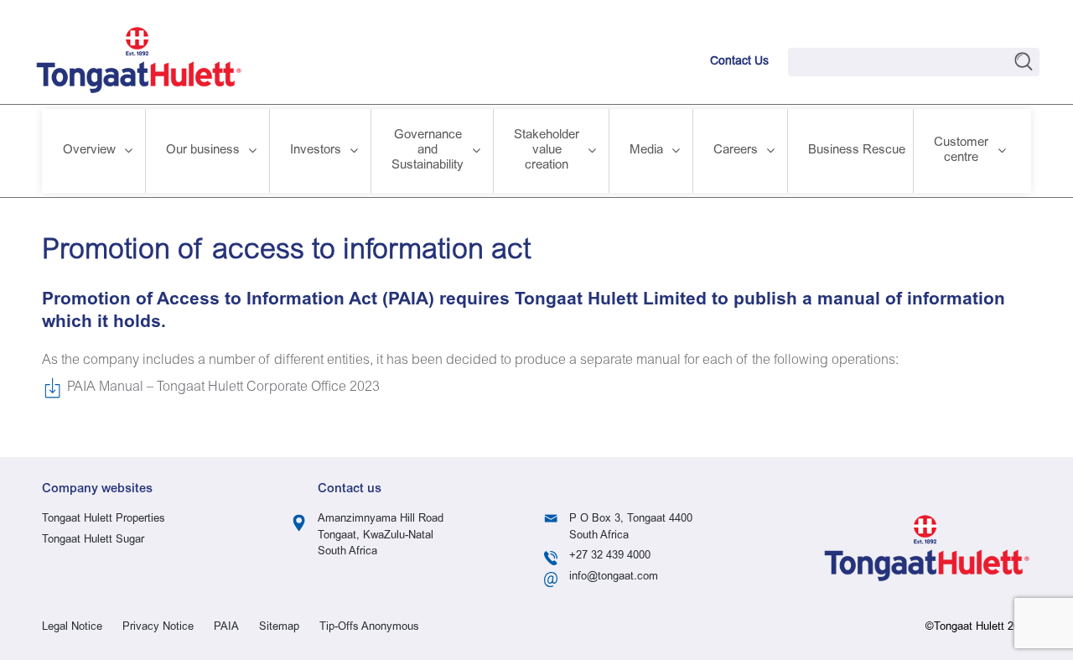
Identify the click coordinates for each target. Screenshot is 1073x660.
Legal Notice (72, 627)
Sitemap (279, 627)
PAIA (226, 627)
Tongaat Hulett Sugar (93, 540)
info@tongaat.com (613, 577)
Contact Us (739, 62)
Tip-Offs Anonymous (369, 627)
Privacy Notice (158, 627)
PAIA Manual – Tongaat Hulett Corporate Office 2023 (223, 387)
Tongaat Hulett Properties (103, 519)
